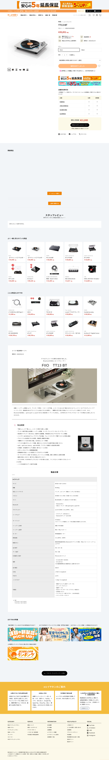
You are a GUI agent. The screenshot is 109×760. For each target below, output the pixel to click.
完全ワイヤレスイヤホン (13, 725)
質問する (52, 203)
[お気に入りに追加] (99, 66)
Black (83, 50)
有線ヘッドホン (11, 732)
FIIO (59, 22)
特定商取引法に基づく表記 (73, 737)
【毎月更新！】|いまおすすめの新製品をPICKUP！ (22, 625)
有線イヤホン (11, 727)
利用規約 (69, 734)
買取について (31, 725)
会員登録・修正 (51, 737)
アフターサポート (32, 729)
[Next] (53, 43)
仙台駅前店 (63, 114)
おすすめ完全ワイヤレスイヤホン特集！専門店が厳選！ (54, 625)
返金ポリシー (70, 739)
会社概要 (49, 725)
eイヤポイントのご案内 (53, 734)
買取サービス (81, 11)
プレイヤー (10, 734)
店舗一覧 (47, 15)
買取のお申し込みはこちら (79, 125)
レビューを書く (56, 193)
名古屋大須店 (63, 110)
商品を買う (24, 15)
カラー (59, 46)
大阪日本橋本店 (64, 106)
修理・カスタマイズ (32, 727)
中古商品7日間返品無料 (33, 734)
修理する (40, 15)
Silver (61, 50)
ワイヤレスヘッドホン (13, 729)
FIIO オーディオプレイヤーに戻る (55, 673)
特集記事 (54, 15)
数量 (59, 54)
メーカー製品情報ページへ (19, 350)
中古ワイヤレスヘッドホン (14, 739)
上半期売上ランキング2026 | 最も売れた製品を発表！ (22, 644)
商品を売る (32, 15)
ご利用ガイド (84, 708)
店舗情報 (49, 729)
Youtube (98, 11)
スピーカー (10, 737)
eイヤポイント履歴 (51, 732)
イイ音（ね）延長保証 (33, 732)
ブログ (90, 11)
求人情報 (49, 727)
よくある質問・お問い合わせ (74, 727)
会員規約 (69, 729)
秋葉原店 (62, 102)
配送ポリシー (70, 741)
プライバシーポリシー (72, 732)
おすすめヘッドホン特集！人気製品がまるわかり (84, 625)
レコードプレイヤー (67, 21)
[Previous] (8, 43)
